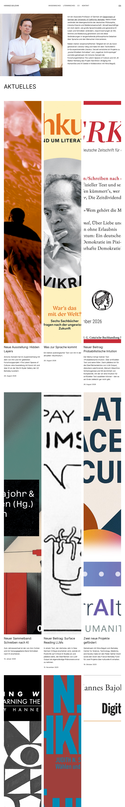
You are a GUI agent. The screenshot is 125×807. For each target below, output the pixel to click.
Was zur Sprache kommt (60, 347)
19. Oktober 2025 (90, 664)
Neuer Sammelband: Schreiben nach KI (18, 640)
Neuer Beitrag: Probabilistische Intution (100, 349)
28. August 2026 (10, 376)
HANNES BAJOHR (11, 6)
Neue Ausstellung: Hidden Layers (21, 349)
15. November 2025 (51, 667)
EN (120, 6)
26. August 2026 (90, 384)
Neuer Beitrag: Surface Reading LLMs (59, 640)
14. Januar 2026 (10, 659)
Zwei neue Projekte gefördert (97, 640)
